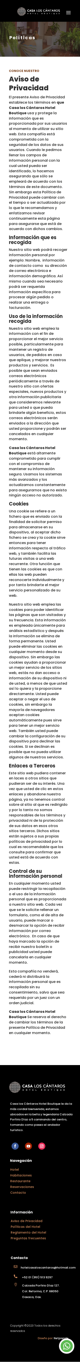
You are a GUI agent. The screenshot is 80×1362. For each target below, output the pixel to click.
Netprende (61, 1338)
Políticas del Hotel (25, 1226)
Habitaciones (21, 1175)
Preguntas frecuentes (28, 1238)
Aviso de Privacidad (26, 1221)
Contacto (18, 1192)
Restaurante (20, 1181)
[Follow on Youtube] (28, 1146)
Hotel (14, 1169)
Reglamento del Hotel (28, 1232)
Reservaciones (22, 1187)
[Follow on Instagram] (41, 1146)
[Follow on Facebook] (15, 1146)
